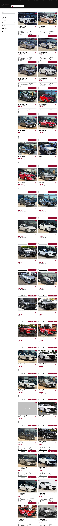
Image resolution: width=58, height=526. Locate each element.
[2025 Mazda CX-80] (47, 18)
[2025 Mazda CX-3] (27, 434)
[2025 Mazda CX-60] (47, 44)
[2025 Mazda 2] (47, 226)
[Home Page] (5, 5)
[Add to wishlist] (35, 26)
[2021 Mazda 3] (27, 278)
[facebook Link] (52, 0)
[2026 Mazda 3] (47, 382)
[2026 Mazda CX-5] (47, 434)
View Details (23, 217)
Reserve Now (32, 217)
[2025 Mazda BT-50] (47, 460)
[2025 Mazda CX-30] (47, 122)
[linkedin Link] (55, 0)
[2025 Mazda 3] (27, 122)
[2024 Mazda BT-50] (27, 18)
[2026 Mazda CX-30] (27, 382)
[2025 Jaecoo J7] (47, 148)
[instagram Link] (56, 0)
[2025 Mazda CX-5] (47, 96)
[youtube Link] (54, 0)
